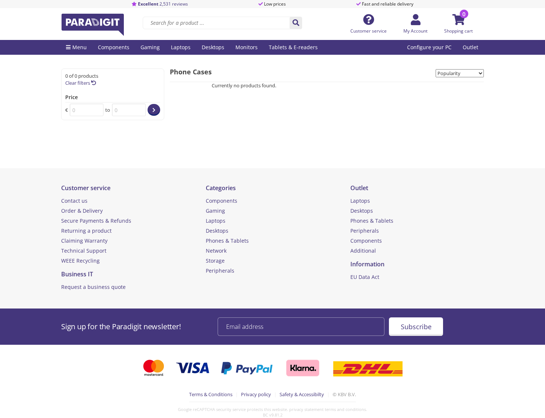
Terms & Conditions (210, 394)
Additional (363, 250)
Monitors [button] (246, 47)
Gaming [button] (150, 47)
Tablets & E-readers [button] (293, 47)
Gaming (215, 210)
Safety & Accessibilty (302, 394)
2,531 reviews (163, 4)
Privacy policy (256, 394)
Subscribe (416, 326)
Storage (215, 260)
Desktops (217, 230)
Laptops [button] (181, 47)
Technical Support (83, 250)
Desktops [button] (213, 47)
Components (221, 200)
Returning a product (86, 230)
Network (216, 250)
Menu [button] (79, 47)
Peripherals (220, 270)
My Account (415, 31)
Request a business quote (93, 286)
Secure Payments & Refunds (96, 220)
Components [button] (113, 47)
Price (71, 97)
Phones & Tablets (227, 240)
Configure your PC (429, 47)
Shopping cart (458, 31)
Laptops (215, 220)
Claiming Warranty (84, 240)
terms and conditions (345, 409)
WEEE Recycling (80, 260)
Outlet (470, 47)
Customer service (368, 31)
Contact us (74, 200)
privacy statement (306, 409)
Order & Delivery (82, 210)
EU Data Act (364, 276)
